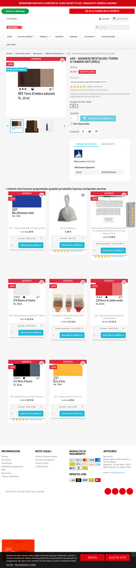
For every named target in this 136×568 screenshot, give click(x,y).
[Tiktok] (122, 491)
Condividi (83, 131)
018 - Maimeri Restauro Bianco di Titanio (27, 315)
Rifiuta (92, 557)
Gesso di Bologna (68, 228)
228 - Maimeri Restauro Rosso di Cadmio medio (109, 316)
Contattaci (11, 18)
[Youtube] (129, 491)
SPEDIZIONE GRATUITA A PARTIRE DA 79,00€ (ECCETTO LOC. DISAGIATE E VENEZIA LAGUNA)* (68, 3)
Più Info (9, 564)
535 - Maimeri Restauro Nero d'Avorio (26, 396)
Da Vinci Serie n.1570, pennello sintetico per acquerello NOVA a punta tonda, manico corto (109, 231)
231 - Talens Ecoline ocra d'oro (68, 396)
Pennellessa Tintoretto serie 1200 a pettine (68, 316)
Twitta (89, 131)
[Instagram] (115, 491)
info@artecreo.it (117, 472)
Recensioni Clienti (129, 215)
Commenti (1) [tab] (108, 144)
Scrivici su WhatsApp (15, 11)
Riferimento (80, 161)
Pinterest (96, 131)
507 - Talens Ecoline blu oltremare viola (26, 228)
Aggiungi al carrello (98, 118)
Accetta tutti (117, 557)
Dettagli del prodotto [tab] (86, 144)
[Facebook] (108, 491)
